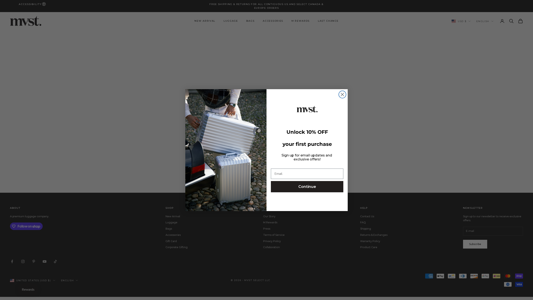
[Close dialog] (342, 94)
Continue (307, 186)
